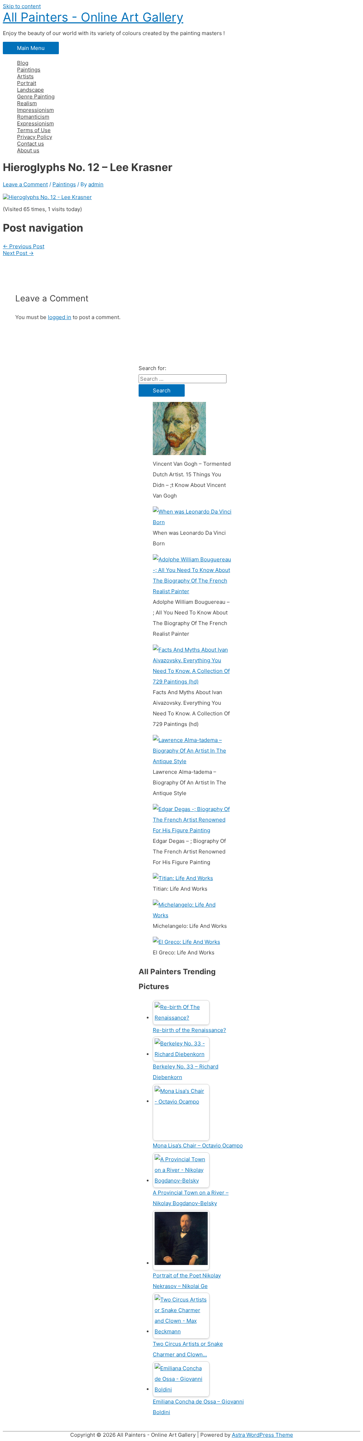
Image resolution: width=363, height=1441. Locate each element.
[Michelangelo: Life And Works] (192, 915)
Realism (27, 103)
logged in (59, 317)
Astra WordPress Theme (262, 1434)
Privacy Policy (34, 137)
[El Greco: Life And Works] (186, 941)
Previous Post (23, 246)
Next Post (18, 253)
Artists (25, 76)
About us (28, 150)
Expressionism (35, 123)
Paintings (28, 69)
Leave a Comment (25, 184)
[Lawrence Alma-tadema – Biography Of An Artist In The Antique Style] (192, 761)
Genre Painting (36, 96)
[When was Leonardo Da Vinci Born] (192, 522)
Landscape (30, 89)
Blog (22, 62)
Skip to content (22, 6)
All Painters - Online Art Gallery (93, 17)
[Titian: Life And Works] (183, 878)
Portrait (26, 83)
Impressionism (35, 110)
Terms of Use (34, 130)
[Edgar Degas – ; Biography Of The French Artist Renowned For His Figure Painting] (192, 830)
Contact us (30, 143)
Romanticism (33, 116)
